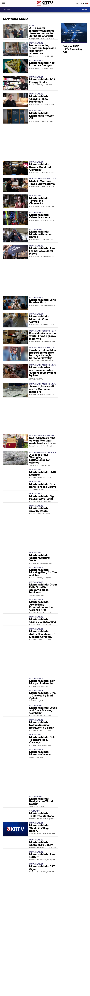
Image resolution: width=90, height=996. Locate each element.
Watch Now (81, 3)
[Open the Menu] (4, 3)
